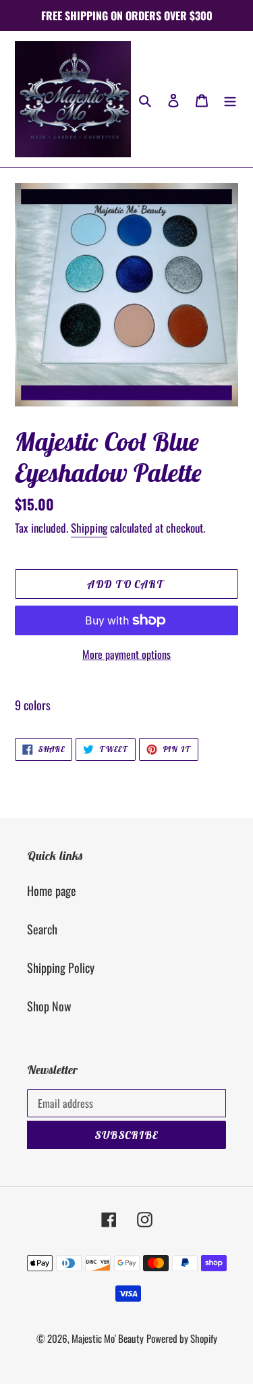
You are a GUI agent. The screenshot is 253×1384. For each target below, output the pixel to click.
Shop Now (49, 1006)
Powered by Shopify (181, 1338)
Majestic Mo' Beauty (108, 1338)
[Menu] (230, 99)
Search (42, 929)
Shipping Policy (60, 967)
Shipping (89, 527)
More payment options (126, 654)
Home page (51, 890)
